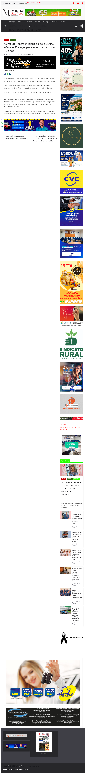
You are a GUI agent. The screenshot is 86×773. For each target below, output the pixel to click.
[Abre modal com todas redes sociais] (10, 74)
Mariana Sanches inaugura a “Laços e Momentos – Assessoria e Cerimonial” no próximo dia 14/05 (77, 575)
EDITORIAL (44, 26)
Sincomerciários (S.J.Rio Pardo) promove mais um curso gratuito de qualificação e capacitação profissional (76, 614)
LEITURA (38, 30)
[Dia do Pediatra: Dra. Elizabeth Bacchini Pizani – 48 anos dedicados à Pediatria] (71, 470)
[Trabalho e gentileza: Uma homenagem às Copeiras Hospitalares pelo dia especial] (65, 596)
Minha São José (17, 766)
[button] (23, 22)
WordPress (25, 769)
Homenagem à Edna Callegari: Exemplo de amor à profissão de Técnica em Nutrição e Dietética (77, 518)
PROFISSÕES (76, 478)
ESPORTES (37, 22)
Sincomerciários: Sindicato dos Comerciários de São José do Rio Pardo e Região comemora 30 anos (44, 138)
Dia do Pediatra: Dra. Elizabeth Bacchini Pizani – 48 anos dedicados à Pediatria (71, 488)
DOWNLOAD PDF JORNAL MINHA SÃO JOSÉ (21, 30)
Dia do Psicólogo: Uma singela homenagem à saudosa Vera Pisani (16, 137)
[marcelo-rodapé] (30, 120)
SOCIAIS (63, 22)
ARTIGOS (63, 424)
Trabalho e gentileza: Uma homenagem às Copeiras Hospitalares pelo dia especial (77, 594)
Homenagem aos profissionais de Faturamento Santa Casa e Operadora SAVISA (77, 537)
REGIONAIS (23, 26)
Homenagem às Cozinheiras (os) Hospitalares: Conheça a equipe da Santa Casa (76, 555)
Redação (20, 54)
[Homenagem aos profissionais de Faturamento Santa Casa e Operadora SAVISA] (65, 539)
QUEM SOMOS (33, 26)
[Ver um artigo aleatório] (81, 26)
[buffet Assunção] (30, 58)
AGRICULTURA (13, 26)
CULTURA (29, 22)
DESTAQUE (12, 22)
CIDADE (20, 22)
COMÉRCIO (55, 22)
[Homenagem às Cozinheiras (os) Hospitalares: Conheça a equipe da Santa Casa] (65, 557)
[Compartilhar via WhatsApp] (7, 74)
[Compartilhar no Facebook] (5, 74)
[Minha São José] (4, 26)
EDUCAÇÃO (46, 22)
